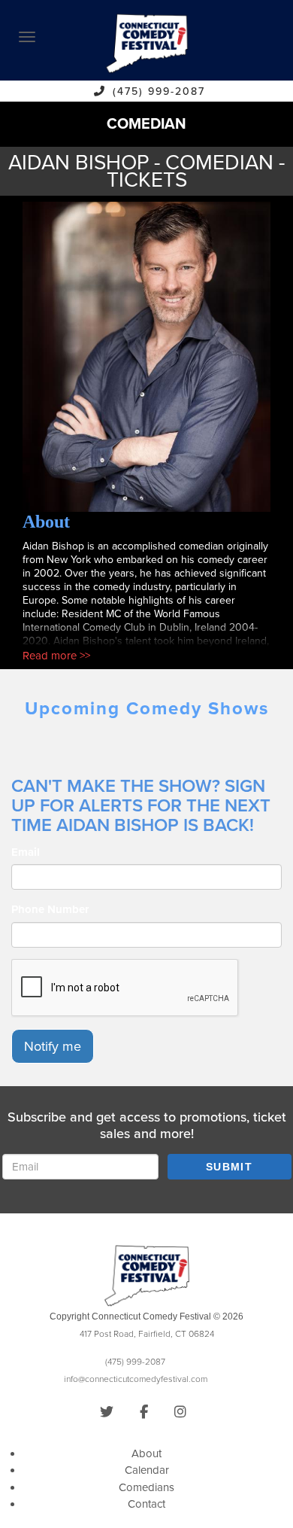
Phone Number (50, 909)
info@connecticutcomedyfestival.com (135, 1379)
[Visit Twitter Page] (106, 1412)
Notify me (52, 1046)
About (146, 1453)
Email (25, 852)
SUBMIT (229, 1167)
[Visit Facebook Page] (144, 1412)
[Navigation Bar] (27, 37)
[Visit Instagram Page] (180, 1412)
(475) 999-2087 (159, 91)
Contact (146, 1504)
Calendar (147, 1470)
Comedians (146, 1487)
